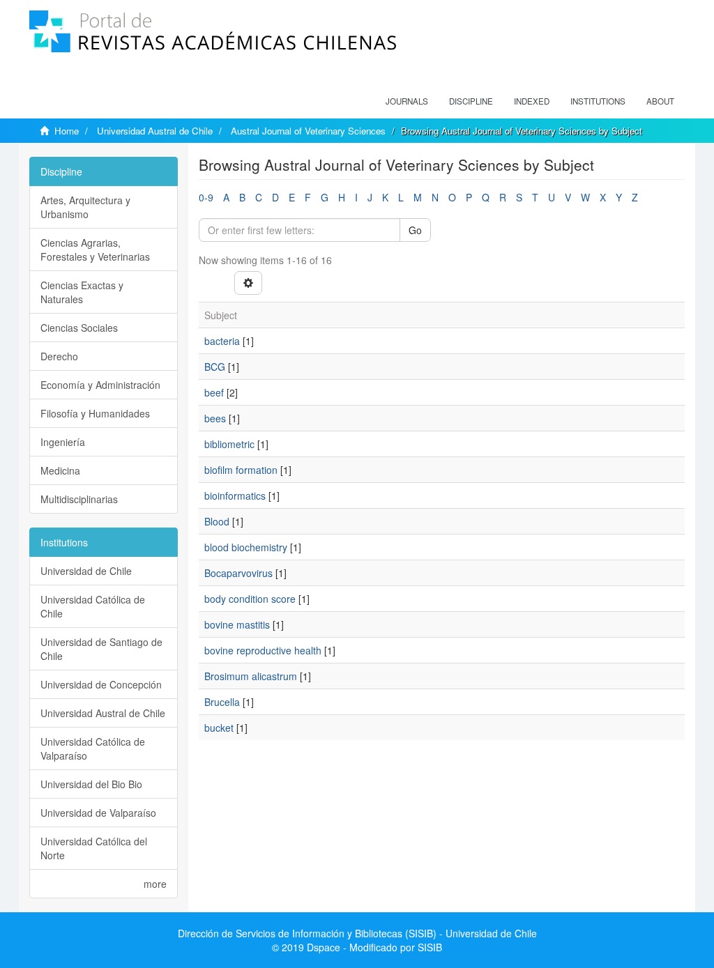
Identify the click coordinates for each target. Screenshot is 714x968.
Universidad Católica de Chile (92, 606)
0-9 (206, 197)
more (155, 884)
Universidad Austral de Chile (155, 130)
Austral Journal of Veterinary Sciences (308, 130)
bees (215, 418)
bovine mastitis (237, 624)
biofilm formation (241, 470)
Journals (407, 101)
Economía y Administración (100, 385)
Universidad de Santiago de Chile (101, 649)
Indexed (531, 101)
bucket (219, 728)
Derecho (59, 356)
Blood (216, 521)
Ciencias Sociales (79, 328)
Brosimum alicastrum (250, 676)
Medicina (60, 470)
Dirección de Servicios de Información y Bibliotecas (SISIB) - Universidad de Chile (357, 933)
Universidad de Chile (86, 571)
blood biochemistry (245, 547)
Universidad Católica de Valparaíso (92, 748)
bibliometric (229, 444)
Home (66, 130)
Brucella (222, 702)
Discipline (471, 101)
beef (214, 392)
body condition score (250, 599)
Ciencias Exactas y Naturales (81, 292)
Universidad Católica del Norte (93, 848)
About (660, 101)
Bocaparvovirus (238, 573)
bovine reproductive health (262, 650)
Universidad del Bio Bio (91, 784)
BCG (214, 367)
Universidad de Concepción (101, 684)
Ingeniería (62, 442)
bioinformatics (235, 495)
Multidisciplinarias (79, 499)
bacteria (222, 341)
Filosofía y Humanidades (95, 413)
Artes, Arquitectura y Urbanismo (85, 207)
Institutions (597, 101)
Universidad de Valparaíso (98, 813)
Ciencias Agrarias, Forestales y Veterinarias (95, 249)
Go (415, 230)
